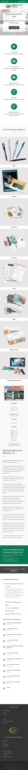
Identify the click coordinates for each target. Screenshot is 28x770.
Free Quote (5, 1)
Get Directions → (14, 410)
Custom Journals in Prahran (12, 640)
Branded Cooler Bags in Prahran (13, 676)
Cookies (12, 767)
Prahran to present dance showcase (14, 634)
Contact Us (6, 746)
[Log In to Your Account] (14, 92)
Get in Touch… (10, 560)
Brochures (14, 227)
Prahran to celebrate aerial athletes (14, 622)
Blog (4, 742)
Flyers (14, 319)
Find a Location (7, 710)
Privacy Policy (6, 767)
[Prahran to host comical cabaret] (4, 682)
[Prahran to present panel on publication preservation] (4, 646)
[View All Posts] (4, 688)
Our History (6, 744)
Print (5, 712)
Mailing (5, 714)
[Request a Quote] (14, 61)
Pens (14, 166)
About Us (6, 740)
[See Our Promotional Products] (14, 106)
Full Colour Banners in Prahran (13, 664)
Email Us (14, 414)
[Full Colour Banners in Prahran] (4, 665)
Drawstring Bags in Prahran (12, 628)
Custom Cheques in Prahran (12, 653)
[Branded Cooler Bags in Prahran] (4, 676)
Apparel (5, 723)
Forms (14, 288)
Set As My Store (14, 444)
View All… (9, 687)
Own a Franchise (7, 751)
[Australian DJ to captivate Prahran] (4, 671)
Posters (14, 196)
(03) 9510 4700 (22, 1)
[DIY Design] (14, 46)
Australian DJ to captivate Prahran (14, 670)
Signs (5, 719)
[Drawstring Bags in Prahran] (4, 629)
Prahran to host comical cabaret (13, 681)
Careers (5, 755)
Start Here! (14, 25)
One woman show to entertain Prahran (15, 658)
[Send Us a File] (14, 77)
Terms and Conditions (19, 767)
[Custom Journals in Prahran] (4, 641)
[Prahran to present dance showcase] (4, 635)
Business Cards (14, 349)
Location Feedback (7, 756)
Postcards (14, 258)
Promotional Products (8, 721)
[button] (1, 22)
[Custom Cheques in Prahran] (4, 653)
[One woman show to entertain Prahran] (4, 659)
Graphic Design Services (14, 380)
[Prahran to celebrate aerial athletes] (4, 623)
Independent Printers (8, 753)
